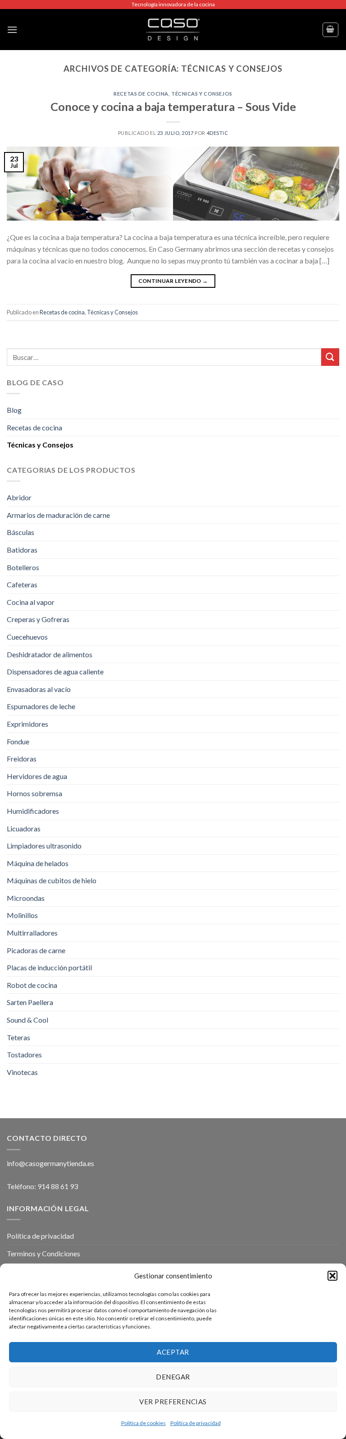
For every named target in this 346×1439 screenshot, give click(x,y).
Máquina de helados (37, 863)
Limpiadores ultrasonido (44, 845)
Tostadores (24, 1054)
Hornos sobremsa (34, 793)
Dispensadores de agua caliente (55, 671)
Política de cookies (143, 1423)
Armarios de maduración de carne (58, 515)
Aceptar (173, 1352)
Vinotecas (22, 1072)
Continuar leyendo (173, 280)
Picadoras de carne (36, 950)
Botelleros (23, 567)
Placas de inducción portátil (49, 967)
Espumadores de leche (41, 706)
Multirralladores (32, 932)
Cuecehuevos (27, 636)
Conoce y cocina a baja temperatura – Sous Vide (173, 106)
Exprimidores (27, 724)
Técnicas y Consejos (201, 94)
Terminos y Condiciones (43, 1253)
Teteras (18, 1037)
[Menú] (12, 29)
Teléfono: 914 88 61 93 (42, 1186)
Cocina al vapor (31, 602)
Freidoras (21, 758)
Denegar (173, 1377)
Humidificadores (33, 811)
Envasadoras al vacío (39, 689)
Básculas (20, 532)
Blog (14, 410)
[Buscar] (330, 357)
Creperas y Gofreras (38, 619)
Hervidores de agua (37, 776)
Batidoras (22, 549)
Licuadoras (24, 828)
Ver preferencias (172, 1401)
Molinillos (22, 915)
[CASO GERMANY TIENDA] (173, 29)
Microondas (26, 898)
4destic (217, 133)
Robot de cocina (32, 985)
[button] (332, 1275)
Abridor (19, 497)
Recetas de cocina (141, 94)
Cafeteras (22, 584)
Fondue (18, 741)
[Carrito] (331, 30)
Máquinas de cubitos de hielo (51, 880)
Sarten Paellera (30, 1002)
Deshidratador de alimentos (49, 654)
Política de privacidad (195, 1423)
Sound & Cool (27, 1019)
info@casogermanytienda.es (50, 1163)
